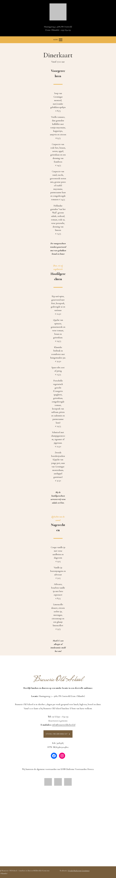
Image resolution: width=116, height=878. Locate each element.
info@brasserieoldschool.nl (63, 724)
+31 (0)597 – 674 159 (60, 716)
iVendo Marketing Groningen (78, 870)
